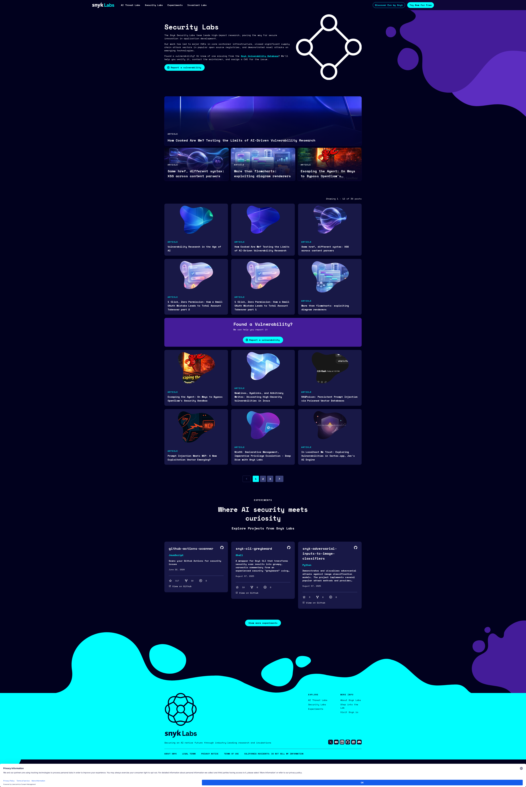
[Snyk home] (103, 5)
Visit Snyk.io (349, 712)
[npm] (353, 742)
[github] (347, 742)
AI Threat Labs (317, 700)
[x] (330, 742)
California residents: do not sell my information (273, 753)
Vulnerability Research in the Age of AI (194, 248)
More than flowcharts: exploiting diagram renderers (325, 307)
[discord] (359, 742)
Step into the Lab (349, 706)
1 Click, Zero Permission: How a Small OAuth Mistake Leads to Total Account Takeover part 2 (195, 305)
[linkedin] (342, 742)
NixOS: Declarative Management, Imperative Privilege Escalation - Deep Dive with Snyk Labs (263, 455)
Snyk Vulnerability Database (259, 56)
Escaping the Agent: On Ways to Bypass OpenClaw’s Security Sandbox (195, 398)
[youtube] (336, 742)
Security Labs (317, 704)
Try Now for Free (421, 5)
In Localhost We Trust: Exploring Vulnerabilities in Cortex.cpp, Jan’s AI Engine (328, 455)
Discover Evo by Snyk (389, 5)
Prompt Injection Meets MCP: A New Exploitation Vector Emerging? (192, 457)
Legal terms (189, 753)
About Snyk (170, 753)
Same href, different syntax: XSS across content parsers (325, 248)
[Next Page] (279, 479)
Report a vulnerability (186, 67)
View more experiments (263, 623)
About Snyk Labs (350, 700)
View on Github (181, 586)
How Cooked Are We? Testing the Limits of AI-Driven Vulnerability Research (262, 248)
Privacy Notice (209, 753)
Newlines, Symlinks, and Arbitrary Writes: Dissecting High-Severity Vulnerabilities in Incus (259, 396)
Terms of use (231, 753)
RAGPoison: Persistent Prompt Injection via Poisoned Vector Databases (329, 398)
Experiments (315, 709)
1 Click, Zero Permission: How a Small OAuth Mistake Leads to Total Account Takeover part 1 (262, 305)
